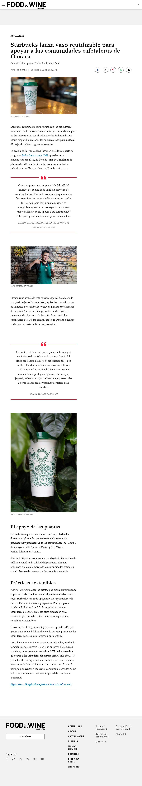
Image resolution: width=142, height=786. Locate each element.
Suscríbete (25, 736)
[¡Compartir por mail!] (128, 70)
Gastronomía (76, 736)
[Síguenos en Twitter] (20, 759)
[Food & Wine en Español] (26, 4)
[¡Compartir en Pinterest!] (113, 70)
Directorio (101, 741)
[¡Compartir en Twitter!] (105, 70)
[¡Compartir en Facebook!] (97, 70)
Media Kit (121, 734)
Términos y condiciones (102, 735)
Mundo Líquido (73, 747)
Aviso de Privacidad (101, 727)
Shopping (73, 766)
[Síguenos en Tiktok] (13, 759)
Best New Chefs (73, 760)
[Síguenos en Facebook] (7, 759)
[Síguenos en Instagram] (35, 759)
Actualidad (18, 35)
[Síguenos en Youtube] (42, 759)
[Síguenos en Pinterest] (27, 759)
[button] (3, 5)
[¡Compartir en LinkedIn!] (121, 70)
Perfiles (73, 741)
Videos (72, 731)
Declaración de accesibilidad (124, 727)
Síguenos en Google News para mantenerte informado (41, 684)
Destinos (73, 754)
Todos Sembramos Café (35, 155)
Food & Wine (20, 69)
